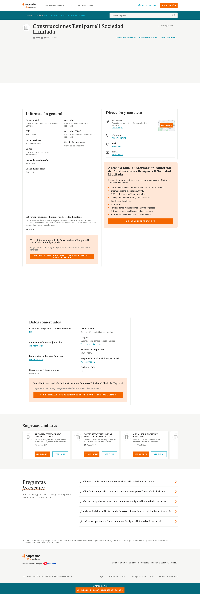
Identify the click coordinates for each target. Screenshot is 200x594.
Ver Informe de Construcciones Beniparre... (100, 590)
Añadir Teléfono (119, 138)
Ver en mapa (166, 125)
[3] (39, 38)
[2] (37, 38)
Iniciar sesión (169, 5)
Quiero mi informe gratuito (140, 221)
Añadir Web (117, 146)
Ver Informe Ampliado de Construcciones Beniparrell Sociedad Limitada (62, 256)
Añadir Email (117, 155)
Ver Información (36, 346)
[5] (45, 38)
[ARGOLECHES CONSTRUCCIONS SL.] (176, 437)
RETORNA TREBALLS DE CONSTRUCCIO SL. (48, 435)
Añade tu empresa (147, 5)
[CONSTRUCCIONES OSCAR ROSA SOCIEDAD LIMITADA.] (78, 437)
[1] (34, 38)
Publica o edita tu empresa (164, 563)
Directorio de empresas (82, 5)
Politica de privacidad (168, 576)
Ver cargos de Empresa (91, 344)
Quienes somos (119, 563)
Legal (101, 576)
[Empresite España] (30, 5)
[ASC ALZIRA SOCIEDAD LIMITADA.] (127, 437)
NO (30, 332)
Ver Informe (42, 454)
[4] (42, 38)
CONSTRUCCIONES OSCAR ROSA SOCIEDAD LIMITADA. (99, 435)
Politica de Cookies (117, 576)
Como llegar (117, 127)
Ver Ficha (60, 454)
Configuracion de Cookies (142, 576)
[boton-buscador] (173, 15)
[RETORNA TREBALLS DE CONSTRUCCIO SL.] (28, 437)
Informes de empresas (55, 5)
